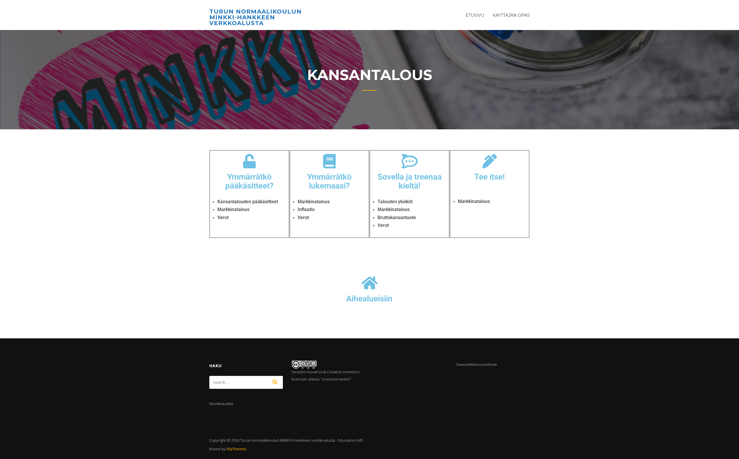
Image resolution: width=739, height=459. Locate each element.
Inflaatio (306, 209)
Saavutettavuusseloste (476, 364)
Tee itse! (489, 177)
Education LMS (350, 440)
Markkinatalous (233, 209)
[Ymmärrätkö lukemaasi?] (329, 161)
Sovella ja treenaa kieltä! (410, 181)
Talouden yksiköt (395, 201)
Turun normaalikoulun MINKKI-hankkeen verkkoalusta (255, 17)
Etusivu (475, 15)
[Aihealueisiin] (369, 283)
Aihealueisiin (369, 298)
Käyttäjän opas (511, 15)
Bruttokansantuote (397, 217)
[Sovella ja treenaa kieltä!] (409, 161)
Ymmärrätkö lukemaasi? (329, 181)
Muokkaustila (221, 403)
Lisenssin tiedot (336, 379)
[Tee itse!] (489, 161)
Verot (223, 217)
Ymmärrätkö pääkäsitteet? (249, 181)
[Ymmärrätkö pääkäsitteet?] (249, 161)
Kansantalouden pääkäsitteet (248, 201)
